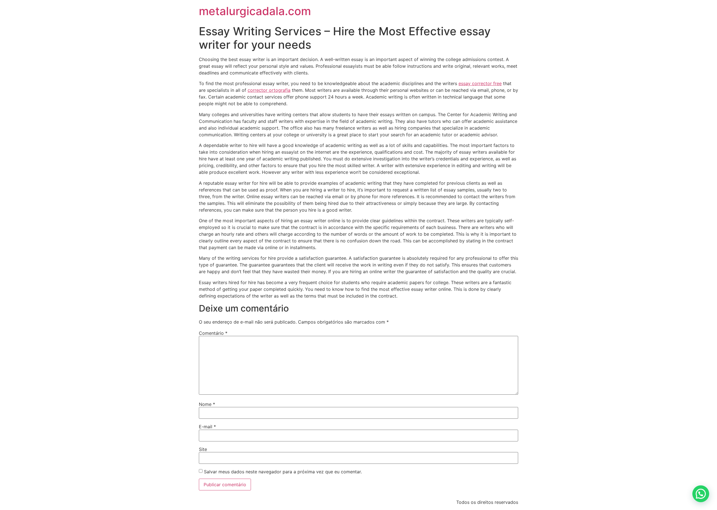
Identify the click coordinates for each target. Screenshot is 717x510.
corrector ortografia (269, 90)
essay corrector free (480, 83)
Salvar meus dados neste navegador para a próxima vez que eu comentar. (283, 471)
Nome (207, 404)
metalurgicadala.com (255, 11)
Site (203, 449)
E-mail (207, 426)
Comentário (213, 333)
